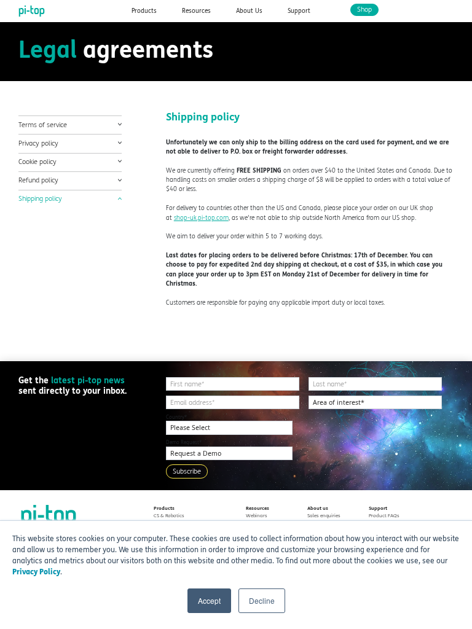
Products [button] (144, 11)
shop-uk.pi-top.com (201, 218)
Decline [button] (262, 600)
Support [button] (299, 11)
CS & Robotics (169, 515)
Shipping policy (40, 199)
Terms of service (42, 124)
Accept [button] (209, 600)
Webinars (256, 515)
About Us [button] (249, 11)
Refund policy (38, 180)
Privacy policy (38, 143)
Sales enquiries (323, 515)
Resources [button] (196, 11)
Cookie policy (37, 162)
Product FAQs (384, 515)
